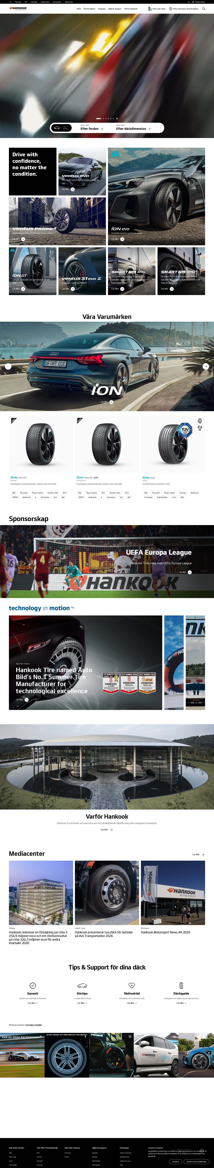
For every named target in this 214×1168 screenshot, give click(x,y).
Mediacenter (69, 2)
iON (38, 1153)
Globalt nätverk (200, 2)
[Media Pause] (117, 118)
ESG (121, 1165)
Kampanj (101, 8)
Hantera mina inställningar (196, 1161)
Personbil (18, 2)
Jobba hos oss (125, 1161)
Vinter (66, 1157)
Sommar (67, 1153)
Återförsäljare (89, 8)
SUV (26, 2)
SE (189, 2)
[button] (96, 118)
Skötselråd (96, 1161)
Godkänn (175, 1161)
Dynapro (40, 1161)
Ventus (39, 1157)
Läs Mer (182, 572)
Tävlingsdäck (57, 2)
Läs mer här (151, 1156)
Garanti (94, 1153)
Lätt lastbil (34, 2)
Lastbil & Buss (45, 2)
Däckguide (96, 1165)
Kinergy (39, 1165)
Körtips (94, 1157)
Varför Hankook (130, 8)
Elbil (10, 2)
